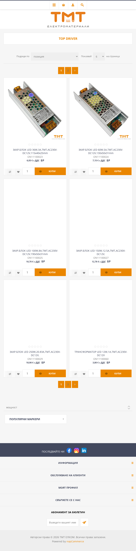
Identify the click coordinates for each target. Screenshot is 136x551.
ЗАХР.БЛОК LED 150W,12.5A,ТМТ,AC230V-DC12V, (101, 252)
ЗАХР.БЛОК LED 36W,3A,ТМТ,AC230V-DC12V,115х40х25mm (35, 151)
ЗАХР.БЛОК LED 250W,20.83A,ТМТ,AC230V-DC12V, (35, 353)
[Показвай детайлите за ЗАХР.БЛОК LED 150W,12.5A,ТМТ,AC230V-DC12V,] (100, 210)
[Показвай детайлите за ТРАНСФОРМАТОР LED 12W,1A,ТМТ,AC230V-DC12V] (100, 311)
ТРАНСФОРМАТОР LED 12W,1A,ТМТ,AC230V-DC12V (101, 353)
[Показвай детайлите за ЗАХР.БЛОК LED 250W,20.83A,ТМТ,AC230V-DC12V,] (35, 311)
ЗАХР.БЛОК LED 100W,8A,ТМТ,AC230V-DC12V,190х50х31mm (35, 252)
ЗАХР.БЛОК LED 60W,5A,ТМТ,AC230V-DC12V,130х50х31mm (101, 151)
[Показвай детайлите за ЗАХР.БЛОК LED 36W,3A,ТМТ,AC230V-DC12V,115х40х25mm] (35, 109)
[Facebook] (69, 450)
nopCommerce (75, 541)
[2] (75, 70)
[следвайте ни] (84, 450)
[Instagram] (76, 450)
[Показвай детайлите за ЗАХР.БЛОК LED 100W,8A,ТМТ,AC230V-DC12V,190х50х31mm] (35, 210)
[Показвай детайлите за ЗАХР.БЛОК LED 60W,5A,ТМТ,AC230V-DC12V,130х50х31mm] (100, 109)
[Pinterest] (91, 450)
